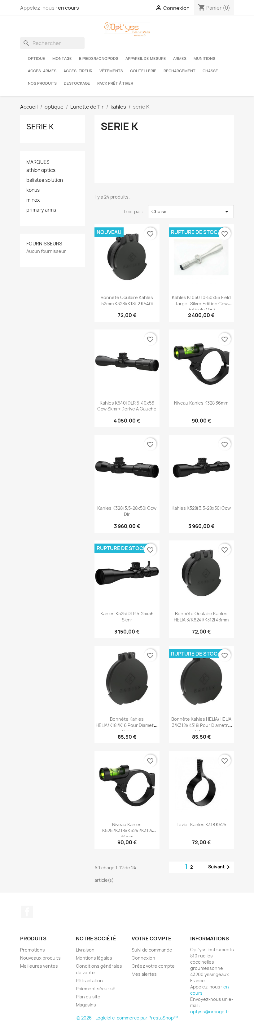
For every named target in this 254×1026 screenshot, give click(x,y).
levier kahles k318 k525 (201, 824)
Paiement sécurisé (96, 989)
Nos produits (42, 83)
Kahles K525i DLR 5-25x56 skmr (127, 617)
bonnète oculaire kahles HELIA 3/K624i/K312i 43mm (201, 617)
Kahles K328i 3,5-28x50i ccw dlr (126, 511)
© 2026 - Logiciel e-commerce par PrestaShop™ (127, 1018)
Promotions (32, 950)
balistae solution (44, 180)
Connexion (143, 958)
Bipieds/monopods (98, 58)
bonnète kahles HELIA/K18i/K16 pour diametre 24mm (127, 725)
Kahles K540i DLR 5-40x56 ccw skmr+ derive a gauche (126, 406)
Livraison (85, 950)
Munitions (204, 58)
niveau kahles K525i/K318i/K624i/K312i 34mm (127, 831)
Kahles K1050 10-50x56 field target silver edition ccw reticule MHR (201, 303)
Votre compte (151, 938)
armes (179, 58)
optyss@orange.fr (209, 1012)
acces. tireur (78, 71)
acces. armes (42, 71)
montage (62, 58)
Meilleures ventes (39, 966)
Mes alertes (144, 974)
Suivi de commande (152, 950)
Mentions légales (94, 958)
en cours (68, 7)
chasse (210, 71)
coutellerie (143, 71)
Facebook (27, 912)
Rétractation (89, 980)
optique (36, 58)
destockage (77, 83)
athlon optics (40, 170)
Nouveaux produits (40, 958)
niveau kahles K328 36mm (201, 403)
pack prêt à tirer (115, 83)
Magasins (86, 1005)
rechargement (179, 71)
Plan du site (88, 997)
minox (33, 200)
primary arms (41, 210)
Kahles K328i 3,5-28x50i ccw (201, 508)
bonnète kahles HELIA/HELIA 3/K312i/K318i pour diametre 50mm (201, 725)
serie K (40, 126)
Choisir (190, 211)
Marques (38, 162)
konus (33, 190)
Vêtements (111, 71)
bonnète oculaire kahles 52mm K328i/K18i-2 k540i (127, 300)
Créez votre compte (153, 966)
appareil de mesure (145, 58)
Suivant (220, 867)
